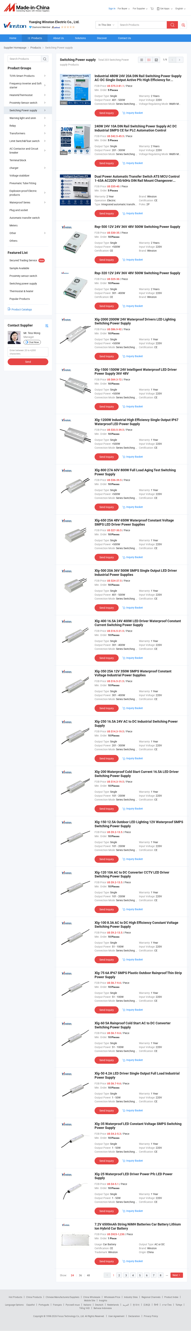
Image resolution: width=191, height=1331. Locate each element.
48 (88, 1275)
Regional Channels (151, 1297)
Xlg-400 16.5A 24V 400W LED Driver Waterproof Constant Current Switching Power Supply (138, 623)
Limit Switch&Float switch (25, 141)
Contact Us (124, 38)
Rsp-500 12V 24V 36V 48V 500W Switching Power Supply (137, 227)
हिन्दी (156, 1304)
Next (175, 1275)
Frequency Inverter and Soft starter (26, 85)
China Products (34, 1297)
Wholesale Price (112, 1297)
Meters (14, 225)
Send (28, 361)
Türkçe (179, 1304)
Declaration (134, 1316)
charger (14, 168)
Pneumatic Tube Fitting (23, 183)
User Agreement (116, 1316)
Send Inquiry (106, 113)
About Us (58, 38)
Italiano (87, 1304)
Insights (103, 1300)
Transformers (17, 133)
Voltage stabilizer (19, 175)
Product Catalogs (22, 309)
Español (30, 1304)
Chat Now (34, 342)
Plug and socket (19, 210)
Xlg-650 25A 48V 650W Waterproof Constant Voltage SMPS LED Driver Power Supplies (134, 522)
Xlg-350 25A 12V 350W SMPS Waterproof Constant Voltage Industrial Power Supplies (133, 673)
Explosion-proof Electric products (23, 192)
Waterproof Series (20, 202)
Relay (13, 125)
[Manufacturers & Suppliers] (28, 7)
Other (13, 233)
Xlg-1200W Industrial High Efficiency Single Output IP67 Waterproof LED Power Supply (136, 422)
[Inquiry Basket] (152, 8)
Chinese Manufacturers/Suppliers (62, 1297)
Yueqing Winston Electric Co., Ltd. (54, 22)
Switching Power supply (23, 110)
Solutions (80, 38)
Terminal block (18, 160)
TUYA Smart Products (22, 76)
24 (72, 1275)
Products (36, 38)
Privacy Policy (151, 1316)
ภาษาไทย (167, 1304)
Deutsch (99, 1304)
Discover (102, 38)
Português (44, 1304)
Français (57, 1304)
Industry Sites (131, 1297)
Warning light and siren (23, 118)
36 (80, 1275)
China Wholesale (91, 1297)
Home (12, 38)
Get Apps (165, 8)
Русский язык (73, 1304)
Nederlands (113, 1304)
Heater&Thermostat (21, 95)
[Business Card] (46, 325)
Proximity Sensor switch (23, 102)
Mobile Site (89, 1300)
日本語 (146, 1304)
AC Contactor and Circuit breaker (24, 150)
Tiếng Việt (84, 1308)
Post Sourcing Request (183, 25)
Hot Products (15, 1297)
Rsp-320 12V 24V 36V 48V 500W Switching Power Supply (137, 273)
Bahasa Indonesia (103, 1308)
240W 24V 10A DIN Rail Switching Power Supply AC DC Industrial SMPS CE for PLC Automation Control (136, 128)
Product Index (171, 1297)
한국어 (136, 1304)
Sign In (112, 8)
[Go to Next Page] (179, 60)
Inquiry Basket (134, 112)
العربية (126, 1304)
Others (13, 240)
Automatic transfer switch (25, 217)
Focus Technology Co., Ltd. (71, 1316)
